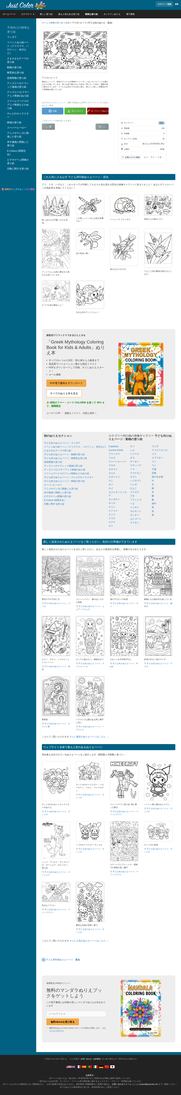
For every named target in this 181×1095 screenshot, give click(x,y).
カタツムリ (114, 477)
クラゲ (112, 518)
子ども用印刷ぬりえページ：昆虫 (88, 177)
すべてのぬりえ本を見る (64, 393)
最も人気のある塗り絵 (68, 14)
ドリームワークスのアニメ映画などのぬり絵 (66, 473)
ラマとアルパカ (160, 450)
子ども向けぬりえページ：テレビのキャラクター (69, 477)
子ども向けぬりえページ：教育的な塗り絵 (65, 458)
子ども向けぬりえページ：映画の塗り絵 (64, 481)
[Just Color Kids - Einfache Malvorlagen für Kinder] (101, 1067)
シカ (132, 450)
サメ (132, 446)
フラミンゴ (135, 499)
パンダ (133, 484)
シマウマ (134, 454)
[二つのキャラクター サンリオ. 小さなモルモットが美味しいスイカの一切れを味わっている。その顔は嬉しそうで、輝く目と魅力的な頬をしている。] (90, 840)
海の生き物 (157, 477)
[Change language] (176, 4)
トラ (132, 469)
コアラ (112, 522)
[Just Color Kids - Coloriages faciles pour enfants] (78, 1067)
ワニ (154, 465)
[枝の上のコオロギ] (124, 265)
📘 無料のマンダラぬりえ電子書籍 (17, 189)
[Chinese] (107, 1067)
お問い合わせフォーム (122, 1084)
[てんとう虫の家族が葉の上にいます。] (158, 267)
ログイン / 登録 (164, 4)
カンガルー (114, 499)
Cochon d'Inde (116, 450)
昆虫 (67, 22)
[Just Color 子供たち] (26, 5)
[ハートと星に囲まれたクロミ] (158, 800)
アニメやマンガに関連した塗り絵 (61, 488)
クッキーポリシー (109, 1059)
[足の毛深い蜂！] (90, 249)
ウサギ (112, 465)
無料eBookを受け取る (63, 1021)
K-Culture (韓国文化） (55, 500)
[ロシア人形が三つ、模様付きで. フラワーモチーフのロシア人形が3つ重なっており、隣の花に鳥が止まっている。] (90, 655)
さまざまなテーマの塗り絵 (57, 450)
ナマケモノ (135, 473)
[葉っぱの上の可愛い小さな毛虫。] (56, 216)
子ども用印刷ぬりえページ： (63, 959)
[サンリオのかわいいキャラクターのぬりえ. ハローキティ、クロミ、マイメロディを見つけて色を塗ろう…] (56, 800)
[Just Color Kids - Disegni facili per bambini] (95, 1067)
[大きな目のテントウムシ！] (90, 308)
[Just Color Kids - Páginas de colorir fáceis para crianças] (90, 1067)
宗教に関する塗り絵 (54, 504)
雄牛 (154, 503)
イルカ (112, 458)
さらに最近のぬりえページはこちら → (89, 736)
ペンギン (134, 507)
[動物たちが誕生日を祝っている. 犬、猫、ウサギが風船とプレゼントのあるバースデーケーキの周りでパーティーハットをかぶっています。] (158, 595)
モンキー (134, 515)
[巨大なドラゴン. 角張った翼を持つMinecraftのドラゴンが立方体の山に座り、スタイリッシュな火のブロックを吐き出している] (56, 901)
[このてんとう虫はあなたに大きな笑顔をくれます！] (124, 215)
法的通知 (97, 1059)
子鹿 (154, 469)
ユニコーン (135, 519)
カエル (112, 473)
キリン (112, 507)
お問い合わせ (86, 1059)
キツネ (112, 503)
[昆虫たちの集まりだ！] (158, 215)
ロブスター (157, 458)
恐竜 (154, 473)
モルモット (135, 511)
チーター (134, 461)
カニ (111, 480)
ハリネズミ (135, 480)
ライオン (134, 522)
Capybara (113, 446)
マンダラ (12, 37)
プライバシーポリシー (127, 1059)
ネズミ (133, 477)
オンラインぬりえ (112, 14)
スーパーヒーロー (53, 485)
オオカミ (113, 469)
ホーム (45, 22)
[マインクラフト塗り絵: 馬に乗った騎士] (124, 800)
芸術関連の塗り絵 (53, 462)
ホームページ (9, 14)
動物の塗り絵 (56, 22)
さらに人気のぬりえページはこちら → (89, 941)
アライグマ (114, 454)
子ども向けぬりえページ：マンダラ (62, 443)
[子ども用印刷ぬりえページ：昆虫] (43, 959)
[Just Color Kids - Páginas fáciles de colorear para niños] (84, 1067)
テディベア (135, 465)
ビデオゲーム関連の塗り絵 (57, 496)
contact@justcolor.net (148, 1084)
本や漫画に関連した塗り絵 (57, 492)
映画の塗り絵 (14, 122)
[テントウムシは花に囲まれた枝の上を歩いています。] (56, 267)
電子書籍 (130, 14)
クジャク (113, 511)
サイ (111, 526)
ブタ (132, 496)
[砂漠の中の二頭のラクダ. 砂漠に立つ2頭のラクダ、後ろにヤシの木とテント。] (158, 655)
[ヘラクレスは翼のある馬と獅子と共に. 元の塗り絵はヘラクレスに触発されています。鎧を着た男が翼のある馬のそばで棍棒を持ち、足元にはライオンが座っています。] (90, 715)
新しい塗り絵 (46, 14)
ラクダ (155, 446)
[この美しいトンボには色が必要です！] (90, 214)
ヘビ (132, 503)
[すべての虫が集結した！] (56, 301)
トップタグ (74, 1059)
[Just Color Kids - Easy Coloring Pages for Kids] (70, 1067)
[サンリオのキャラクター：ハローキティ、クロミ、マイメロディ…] (90, 780)
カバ (111, 484)
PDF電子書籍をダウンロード (66, 383)
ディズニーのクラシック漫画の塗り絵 (63, 466)
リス (154, 454)
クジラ (112, 514)
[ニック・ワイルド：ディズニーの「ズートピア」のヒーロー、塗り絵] (56, 858)
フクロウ (134, 492)
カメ (111, 488)
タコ (132, 458)
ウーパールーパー (118, 461)
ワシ (154, 461)
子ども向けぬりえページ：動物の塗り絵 (64, 454)
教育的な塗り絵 (15, 72)
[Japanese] (112, 1067)
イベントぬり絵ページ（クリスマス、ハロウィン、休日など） (75, 447)
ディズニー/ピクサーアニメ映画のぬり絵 (64, 469)
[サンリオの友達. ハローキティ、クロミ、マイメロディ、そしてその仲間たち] (158, 840)
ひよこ (133, 488)
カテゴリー (26, 14)
